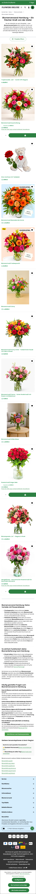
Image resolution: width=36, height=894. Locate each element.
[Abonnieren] (32, 828)
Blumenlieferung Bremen (8, 766)
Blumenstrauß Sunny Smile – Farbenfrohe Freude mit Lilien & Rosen (17, 350)
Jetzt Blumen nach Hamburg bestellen (18, 734)
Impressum (21, 876)
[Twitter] (14, 836)
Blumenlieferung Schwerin (9, 771)
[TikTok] (26, 836)
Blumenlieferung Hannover (9, 768)
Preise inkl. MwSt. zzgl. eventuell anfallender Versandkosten (15, 129)
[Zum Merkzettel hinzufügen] (32, 46)
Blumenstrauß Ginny (8, 306)
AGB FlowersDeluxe (8, 859)
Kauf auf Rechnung (19, 667)
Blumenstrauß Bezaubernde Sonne (12, 220)
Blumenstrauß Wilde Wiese (10, 439)
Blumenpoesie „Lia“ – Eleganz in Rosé (13, 536)
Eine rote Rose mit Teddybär (10, 177)
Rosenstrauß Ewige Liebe (9, 482)
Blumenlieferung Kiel (7, 761)
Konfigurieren (19, 880)
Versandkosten (7, 854)
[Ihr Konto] (28, 7)
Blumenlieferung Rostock (8, 773)
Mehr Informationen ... (25, 873)
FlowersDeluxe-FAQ (24, 864)
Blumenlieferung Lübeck (8, 763)
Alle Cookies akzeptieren (18, 890)
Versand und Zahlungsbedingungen (18, 862)
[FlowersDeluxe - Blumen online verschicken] (10, 7)
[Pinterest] (18, 836)
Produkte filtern (19, 39)
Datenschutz (29, 859)
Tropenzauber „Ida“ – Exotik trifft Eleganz (14, 80)
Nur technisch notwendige (19, 885)
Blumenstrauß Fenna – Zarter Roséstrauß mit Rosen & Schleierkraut (16, 395)
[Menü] (21, 7)
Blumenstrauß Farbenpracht (10, 263)
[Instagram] (22, 836)
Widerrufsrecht (20, 859)
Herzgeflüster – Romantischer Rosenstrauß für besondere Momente (16, 580)
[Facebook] (10, 836)
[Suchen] (25, 7)
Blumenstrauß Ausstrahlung (10, 123)
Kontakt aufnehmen (11, 864)
